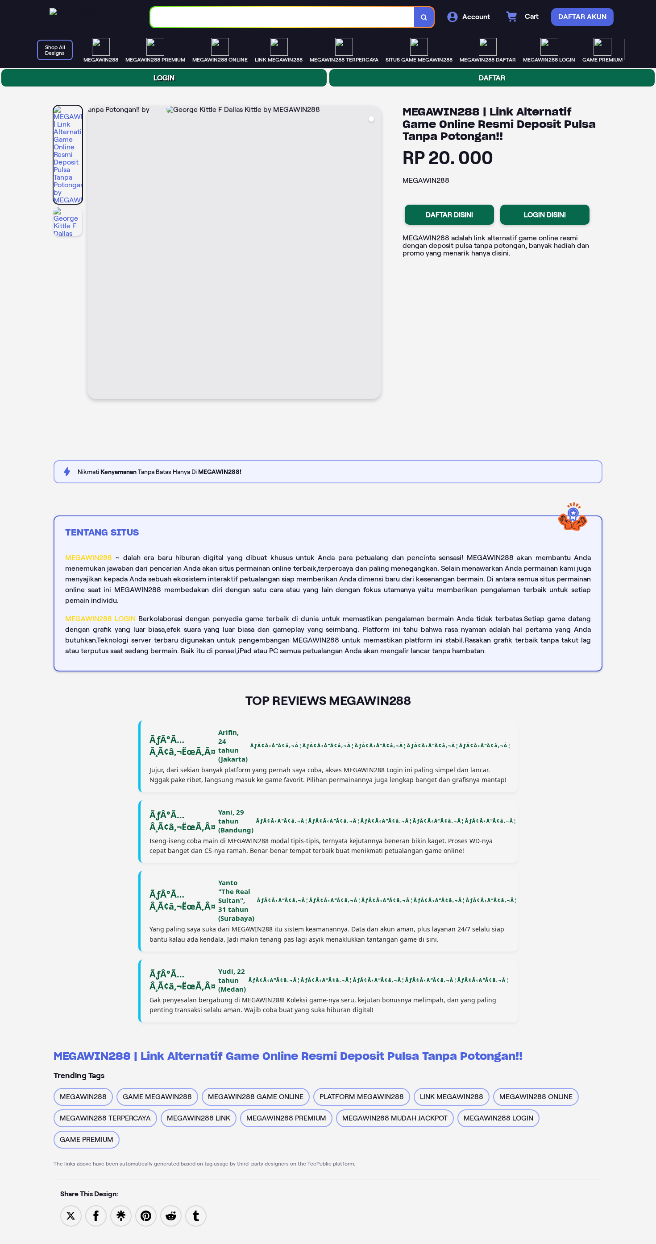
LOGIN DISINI (545, 214)
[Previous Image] (94, 253)
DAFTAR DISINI (449, 214)
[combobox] (282, 17)
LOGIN (164, 78)
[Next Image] (374, 253)
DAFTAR (492, 78)
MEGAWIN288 (88, 557)
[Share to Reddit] (171, 1215)
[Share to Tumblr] (196, 1215)
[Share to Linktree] (121, 1215)
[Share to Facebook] (96, 1215)
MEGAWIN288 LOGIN (100, 618)
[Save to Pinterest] (146, 1215)
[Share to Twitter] (71, 1215)
